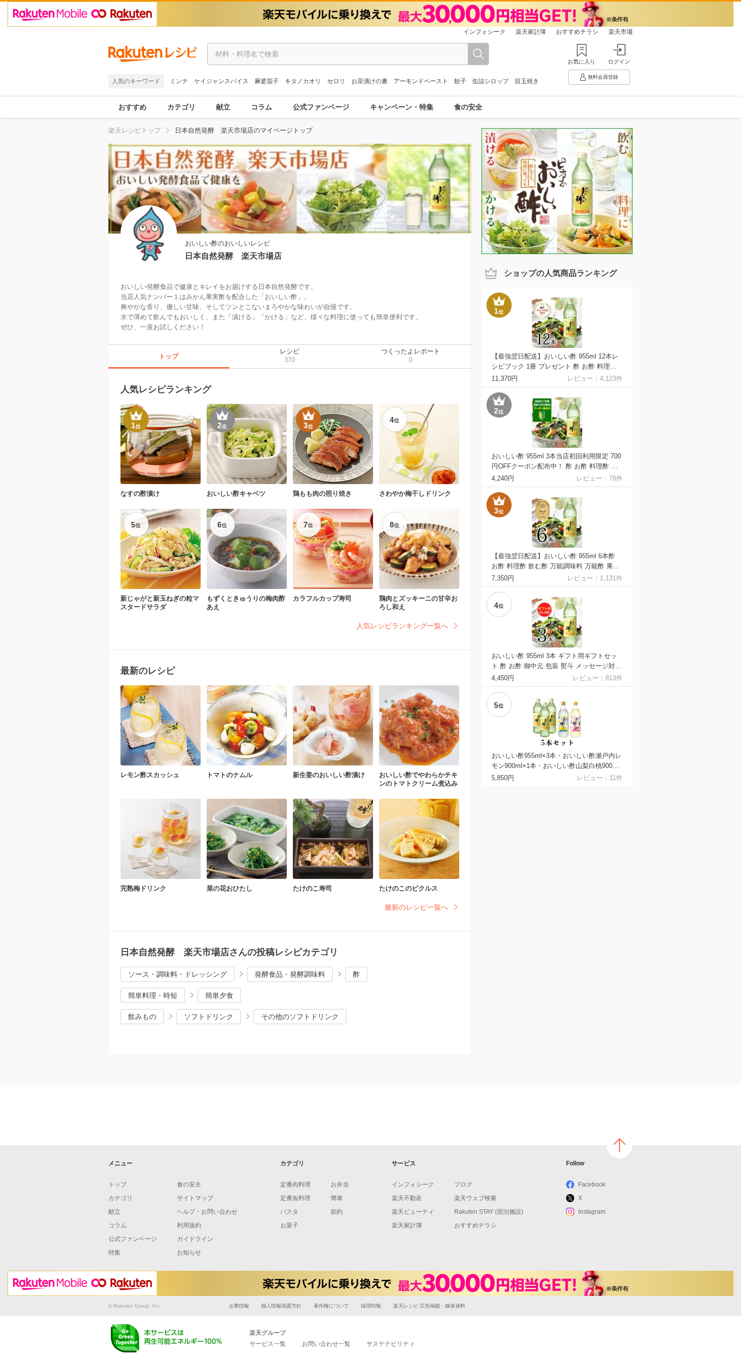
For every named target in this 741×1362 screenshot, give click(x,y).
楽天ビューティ (413, 1211)
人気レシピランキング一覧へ (402, 625)
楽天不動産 (407, 1198)
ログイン (619, 61)
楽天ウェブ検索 (475, 1198)
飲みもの (142, 1017)
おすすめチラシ (577, 31)
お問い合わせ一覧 (326, 1343)
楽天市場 (620, 31)
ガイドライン (195, 1238)
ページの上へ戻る (619, 1145)
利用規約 (189, 1225)
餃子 (460, 81)
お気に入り (581, 61)
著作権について (331, 1306)
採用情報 (371, 1306)
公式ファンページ (321, 107)
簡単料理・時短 (152, 995)
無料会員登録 (603, 77)
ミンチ (179, 81)
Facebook (591, 1184)
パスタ (289, 1211)
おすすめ (132, 107)
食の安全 (468, 107)
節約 (337, 1211)
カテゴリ (181, 107)
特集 (114, 1252)
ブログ (463, 1184)
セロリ (336, 81)
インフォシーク (484, 31)
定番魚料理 (295, 1198)
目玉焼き (527, 81)
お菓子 (289, 1225)
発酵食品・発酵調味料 (290, 974)
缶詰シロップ (490, 81)
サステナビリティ (390, 1343)
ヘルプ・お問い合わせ (207, 1211)
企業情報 (239, 1306)
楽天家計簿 (531, 31)
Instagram (591, 1211)
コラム (261, 107)
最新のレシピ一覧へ (416, 907)
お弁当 (340, 1184)
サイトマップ (195, 1198)
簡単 (337, 1198)
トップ (117, 1184)
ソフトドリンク (208, 1017)
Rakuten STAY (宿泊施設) (488, 1211)
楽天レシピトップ (134, 130)
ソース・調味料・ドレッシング (177, 974)
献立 (223, 107)
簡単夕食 (219, 995)
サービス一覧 (268, 1343)
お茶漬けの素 (369, 81)
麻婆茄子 (267, 81)
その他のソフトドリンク (300, 1017)
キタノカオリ (303, 81)
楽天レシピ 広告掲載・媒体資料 (429, 1306)
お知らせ (189, 1252)
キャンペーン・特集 (402, 107)
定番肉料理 (295, 1184)
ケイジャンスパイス (221, 81)
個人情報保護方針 (281, 1306)
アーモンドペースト (421, 81)
